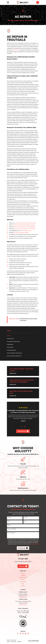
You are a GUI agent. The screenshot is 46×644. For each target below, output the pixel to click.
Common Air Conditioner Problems (21, 232)
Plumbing (23, 575)
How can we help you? (11, 532)
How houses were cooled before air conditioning (24, 228)
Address (8, 525)
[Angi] (20, 633)
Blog (23, 583)
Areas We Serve (23, 581)
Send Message (21, 548)
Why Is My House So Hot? (26, 230)
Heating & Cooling (23, 577)
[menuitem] (23, 335)
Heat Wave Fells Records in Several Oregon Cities (25, 222)
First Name (9, 517)
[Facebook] (18, 633)
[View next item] (24, 426)
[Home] (22, 2)
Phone (8, 521)
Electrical (23, 579)
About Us (23, 573)
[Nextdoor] (28, 633)
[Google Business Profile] (25, 633)
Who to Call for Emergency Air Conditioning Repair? (24, 226)
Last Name (25, 517)
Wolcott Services (15, 50)
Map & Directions (23, 597)
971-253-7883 (23, 559)
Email (25, 521)
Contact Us (22, 566)
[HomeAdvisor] (23, 633)
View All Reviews (22, 431)
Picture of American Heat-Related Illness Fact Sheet (24, 224)
